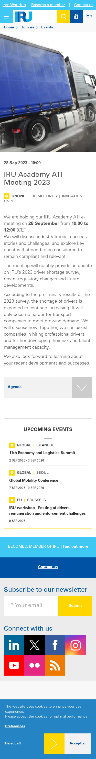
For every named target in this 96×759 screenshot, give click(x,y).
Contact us (83, 5)
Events (47, 27)
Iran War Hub (14, 5)
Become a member (48, 5)
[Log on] (76, 16)
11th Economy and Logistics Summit (42, 453)
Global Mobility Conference (33, 481)
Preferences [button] (15, 726)
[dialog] (48, 729)
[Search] (63, 16)
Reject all (13, 743)
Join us (27, 27)
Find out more (75, 547)
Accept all (78, 743)
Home (9, 27)
